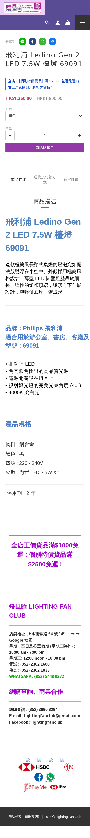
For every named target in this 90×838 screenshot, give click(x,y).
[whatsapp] (42, 41)
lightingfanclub (47, 722)
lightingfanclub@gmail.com (52, 716)
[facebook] (32, 41)
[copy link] (52, 41)
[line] (22, 41)
